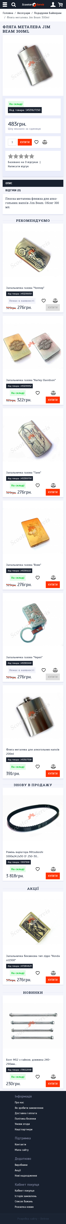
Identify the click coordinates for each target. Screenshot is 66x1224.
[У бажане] (36, 142)
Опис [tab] (8, 183)
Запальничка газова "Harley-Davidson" (31, 380)
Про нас (19, 1102)
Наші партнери (23, 1129)
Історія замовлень (26, 1196)
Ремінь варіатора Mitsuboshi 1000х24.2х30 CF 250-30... (24, 854)
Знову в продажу (33, 785)
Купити (25, 142)
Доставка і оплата (26, 1113)
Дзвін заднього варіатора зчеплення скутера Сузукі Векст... (29, 1062)
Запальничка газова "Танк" (23, 472)
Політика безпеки (25, 1118)
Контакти (20, 1144)
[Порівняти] (44, 142)
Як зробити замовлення (29, 1108)
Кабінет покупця (24, 1190)
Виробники (21, 1165)
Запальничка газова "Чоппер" (25, 288)
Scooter (33, 4)
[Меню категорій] (5, 4)
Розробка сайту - (33, 1218)
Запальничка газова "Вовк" (23, 565)
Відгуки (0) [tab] (13, 190)
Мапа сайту (22, 1150)
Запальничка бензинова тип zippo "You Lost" (31, 958)
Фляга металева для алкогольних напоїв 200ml (32, 752)
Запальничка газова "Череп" (24, 657)
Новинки (33, 992)
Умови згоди (22, 1124)
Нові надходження (26, 1175)
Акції (33, 889)
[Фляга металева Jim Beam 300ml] (33, 65)
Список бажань (24, 1201)
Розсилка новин (24, 1207)
